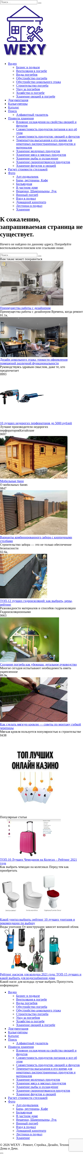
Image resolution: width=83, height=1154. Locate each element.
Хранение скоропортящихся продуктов (43, 162)
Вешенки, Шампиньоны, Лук (36, 191)
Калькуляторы (18, 103)
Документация (18, 100)
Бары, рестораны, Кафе (32, 180)
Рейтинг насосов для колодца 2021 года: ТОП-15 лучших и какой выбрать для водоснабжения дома (40, 976)
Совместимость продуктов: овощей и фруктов (48, 136)
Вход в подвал (26, 198)
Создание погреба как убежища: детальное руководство (38, 664)
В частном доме (27, 187)
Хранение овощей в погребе (35, 96)
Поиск (12, 111)
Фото (11, 173)
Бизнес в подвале (28, 67)
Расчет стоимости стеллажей (28, 169)
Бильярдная (24, 184)
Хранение (23, 209)
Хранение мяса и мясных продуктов (41, 154)
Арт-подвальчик (27, 176)
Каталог (13, 107)
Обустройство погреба (31, 78)
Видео (12, 63)
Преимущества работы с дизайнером (25, 308)
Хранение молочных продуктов (38, 151)
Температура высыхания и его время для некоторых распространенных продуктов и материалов (46, 143)
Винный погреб (27, 195)
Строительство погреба (32, 85)
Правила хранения (21, 118)
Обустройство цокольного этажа (38, 82)
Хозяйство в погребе (30, 93)
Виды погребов (26, 74)
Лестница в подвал (29, 205)
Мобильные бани (12, 481)
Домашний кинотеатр (31, 202)
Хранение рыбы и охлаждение (37, 158)
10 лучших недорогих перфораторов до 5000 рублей (36, 423)
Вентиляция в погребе (31, 71)
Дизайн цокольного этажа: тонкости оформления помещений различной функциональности (33, 361)
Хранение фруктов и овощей (36, 165)
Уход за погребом (28, 89)
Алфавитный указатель (32, 114)
